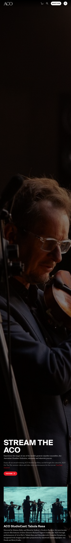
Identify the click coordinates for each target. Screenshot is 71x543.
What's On (56, 3)
